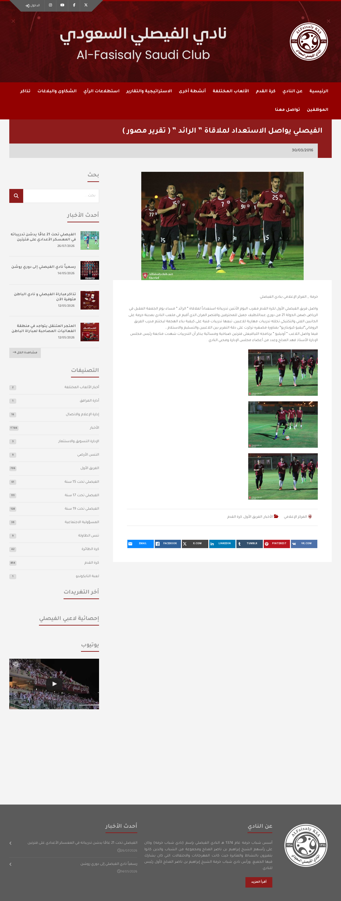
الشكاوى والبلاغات (57, 91)
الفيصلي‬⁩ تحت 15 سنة (81, 482)
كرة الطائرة (90, 549)
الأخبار (268, 517)
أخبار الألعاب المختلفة (81, 388)
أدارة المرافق (89, 401)
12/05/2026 (66, 306)
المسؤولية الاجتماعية (82, 522)
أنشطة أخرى (192, 91)
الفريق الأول (253, 517)
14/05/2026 (66, 273)
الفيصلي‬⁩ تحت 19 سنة (82, 509)
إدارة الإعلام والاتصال (82, 415)
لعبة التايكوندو (87, 576)
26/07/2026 (66, 246)
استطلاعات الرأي (101, 91)
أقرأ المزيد (259, 882)
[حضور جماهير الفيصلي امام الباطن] (54, 684)
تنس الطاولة (88, 536)
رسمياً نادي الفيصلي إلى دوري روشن (43, 267)
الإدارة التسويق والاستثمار (78, 442)
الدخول (35, 5)
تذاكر (25, 91)
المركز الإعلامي (295, 517)
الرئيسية (318, 91)
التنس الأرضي (88, 455)
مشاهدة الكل (26, 353)
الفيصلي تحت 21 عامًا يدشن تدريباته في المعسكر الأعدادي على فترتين (82, 843)
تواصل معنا (287, 110)
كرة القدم (234, 517)
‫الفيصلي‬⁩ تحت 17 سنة (82, 496)
